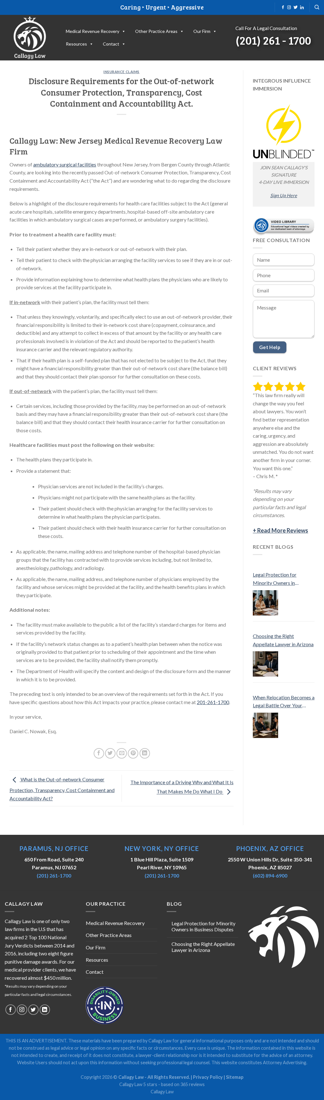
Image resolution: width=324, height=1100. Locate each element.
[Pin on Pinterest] (133, 753)
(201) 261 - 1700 (273, 40)
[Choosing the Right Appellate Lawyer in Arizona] (265, 664)
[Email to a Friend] (121, 753)
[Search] (317, 7)
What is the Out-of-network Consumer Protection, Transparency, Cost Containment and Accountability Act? (62, 788)
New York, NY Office (162, 848)
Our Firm (201, 31)
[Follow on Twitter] (33, 1009)
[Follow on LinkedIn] (45, 1009)
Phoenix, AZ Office (270, 848)
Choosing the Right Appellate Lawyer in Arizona (283, 640)
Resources (76, 44)
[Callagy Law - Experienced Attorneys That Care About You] (33, 37)
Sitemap (234, 1077)
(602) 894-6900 (270, 875)
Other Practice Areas (156, 31)
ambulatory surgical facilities (64, 164)
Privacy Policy (208, 1077)
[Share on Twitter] (110, 753)
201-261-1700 (213, 702)
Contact (111, 44)
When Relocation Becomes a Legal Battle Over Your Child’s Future (284, 701)
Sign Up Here (283, 195)
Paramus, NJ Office (54, 848)
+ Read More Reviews (280, 530)
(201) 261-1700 (54, 875)
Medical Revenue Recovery (92, 31)
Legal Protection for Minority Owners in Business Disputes (274, 579)
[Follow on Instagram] (22, 1009)
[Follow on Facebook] (10, 1009)
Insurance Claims (121, 72)
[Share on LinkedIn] (145, 753)
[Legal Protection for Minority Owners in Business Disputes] (265, 603)
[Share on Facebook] (99, 753)
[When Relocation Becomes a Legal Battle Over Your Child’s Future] (265, 725)
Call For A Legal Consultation (266, 28)
